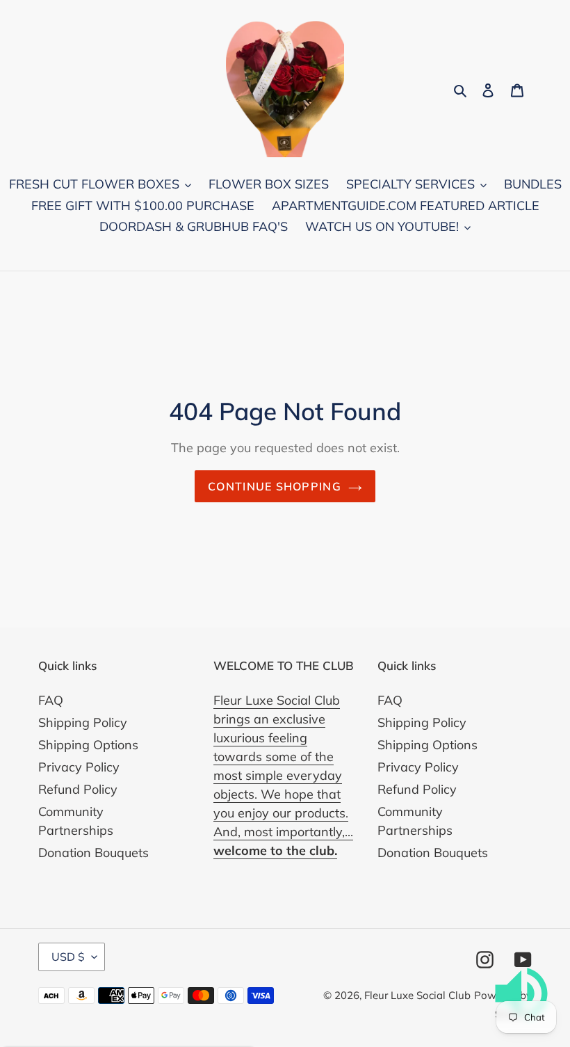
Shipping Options (88, 745)
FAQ (50, 700)
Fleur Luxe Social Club (417, 995)
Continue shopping (274, 486)
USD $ (68, 957)
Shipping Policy (82, 722)
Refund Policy (77, 789)
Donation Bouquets (93, 853)
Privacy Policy (79, 767)
